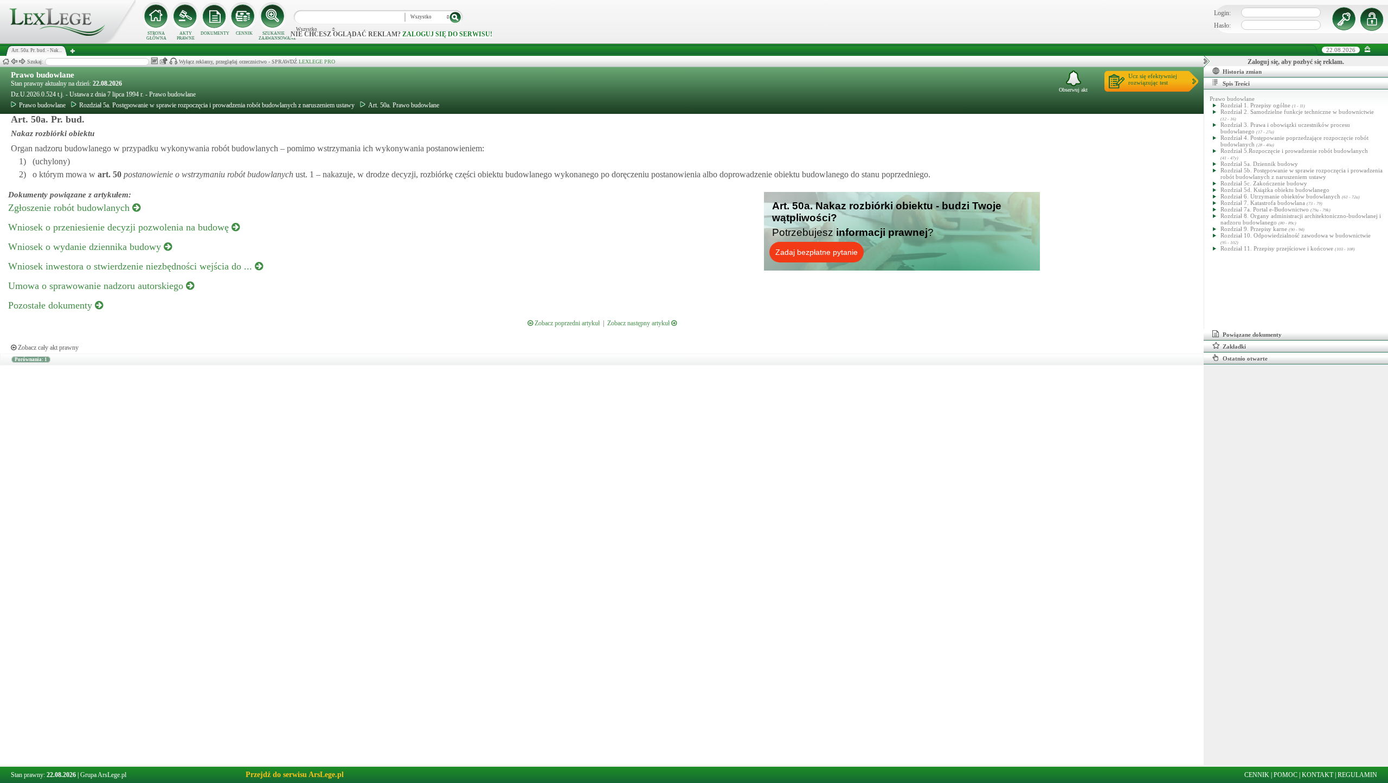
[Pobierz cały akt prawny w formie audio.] (173, 61)
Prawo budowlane (42, 74)
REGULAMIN (1357, 775)
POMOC (1285, 775)
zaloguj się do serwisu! (447, 34)
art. (108, 174)
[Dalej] (22, 62)
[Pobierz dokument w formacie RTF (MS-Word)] (154, 61)
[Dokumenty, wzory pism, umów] (214, 16)
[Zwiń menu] (1367, 49)
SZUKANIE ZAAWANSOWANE (273, 36)
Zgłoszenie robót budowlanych (70, 207)
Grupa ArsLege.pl (103, 775)
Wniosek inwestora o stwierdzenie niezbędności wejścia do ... (131, 266)
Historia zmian (1242, 71)
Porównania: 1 (31, 359)
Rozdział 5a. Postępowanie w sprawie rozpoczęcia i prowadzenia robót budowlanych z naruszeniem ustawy (217, 105)
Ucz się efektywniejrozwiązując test (1152, 79)
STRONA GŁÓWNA (156, 36)
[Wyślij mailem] (163, 61)
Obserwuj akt (1073, 90)
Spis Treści (1236, 83)
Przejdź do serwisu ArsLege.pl (295, 775)
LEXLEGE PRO (317, 62)
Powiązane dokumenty (1252, 334)
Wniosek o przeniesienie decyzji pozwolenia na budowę (120, 227)
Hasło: (1222, 25)
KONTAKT (1317, 775)
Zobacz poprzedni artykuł (566, 323)
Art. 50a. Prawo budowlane (403, 105)
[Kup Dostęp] (244, 16)
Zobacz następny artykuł (639, 323)
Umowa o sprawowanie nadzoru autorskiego (97, 285)
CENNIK (244, 33)
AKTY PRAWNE (186, 36)
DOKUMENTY (215, 33)
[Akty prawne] (185, 16)
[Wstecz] (14, 62)
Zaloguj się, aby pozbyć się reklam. (1296, 62)
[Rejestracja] (1373, 19)
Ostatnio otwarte (1245, 358)
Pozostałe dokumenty (51, 305)
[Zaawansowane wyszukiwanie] (273, 16)
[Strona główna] (68, 41)
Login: (1222, 13)
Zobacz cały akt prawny (47, 347)
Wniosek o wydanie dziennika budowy (86, 246)
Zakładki (1234, 346)
